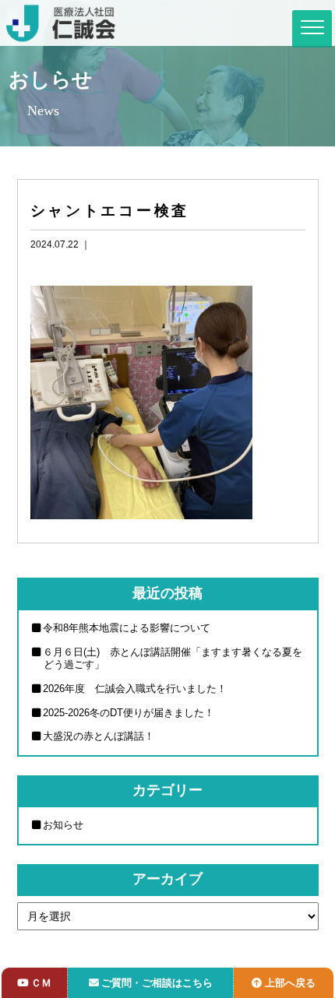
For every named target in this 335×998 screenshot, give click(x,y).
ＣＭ (41, 983)
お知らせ (63, 825)
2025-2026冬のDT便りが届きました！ (128, 713)
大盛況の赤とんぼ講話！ (98, 736)
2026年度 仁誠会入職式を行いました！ (135, 688)
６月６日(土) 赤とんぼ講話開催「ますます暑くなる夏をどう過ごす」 (172, 658)
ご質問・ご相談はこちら (157, 983)
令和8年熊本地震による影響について (126, 628)
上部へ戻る (290, 983)
